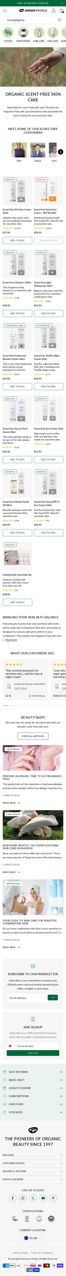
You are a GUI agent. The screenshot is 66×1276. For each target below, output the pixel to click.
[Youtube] (43, 1198)
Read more (11, 639)
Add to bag (17, 240)
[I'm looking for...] (59, 20)
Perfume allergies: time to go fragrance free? (32, 777)
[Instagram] (23, 1198)
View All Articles (33, 736)
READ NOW (9, 803)
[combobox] (12, 1046)
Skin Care (39, 41)
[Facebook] (12, 1198)
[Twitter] (33, 1198)
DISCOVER (8, 1155)
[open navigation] (5, 11)
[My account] (54, 11)
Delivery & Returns (14, 1171)
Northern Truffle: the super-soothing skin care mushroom (31, 847)
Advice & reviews (13, 1179)
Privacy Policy (20, 1252)
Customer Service (14, 1163)
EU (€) (33, 1238)
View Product (20, 688)
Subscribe (33, 1053)
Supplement (23, 41)
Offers (8, 41)
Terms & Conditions (42, 1252)
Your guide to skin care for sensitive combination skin (30, 922)
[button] (62, 3)
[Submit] (53, 997)
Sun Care (52, 41)
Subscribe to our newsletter (33, 974)
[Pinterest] (53, 1198)
